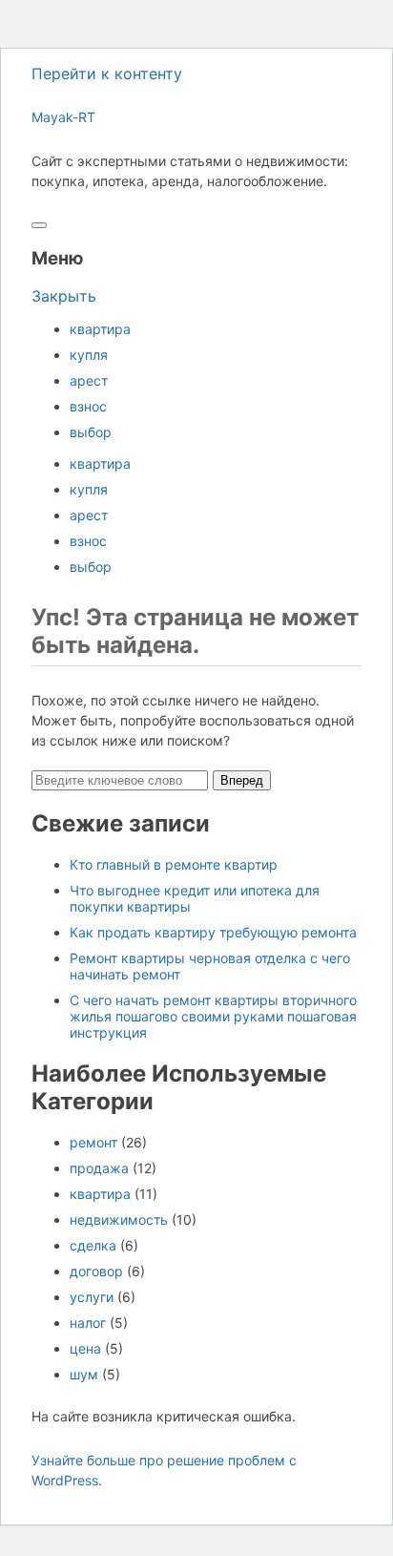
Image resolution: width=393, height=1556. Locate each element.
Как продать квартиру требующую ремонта (213, 932)
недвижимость (119, 1219)
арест (89, 380)
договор (96, 1271)
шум (84, 1374)
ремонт (93, 1142)
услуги (92, 1297)
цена (85, 1348)
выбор (91, 432)
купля (89, 355)
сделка (93, 1245)
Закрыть (63, 295)
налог (88, 1322)
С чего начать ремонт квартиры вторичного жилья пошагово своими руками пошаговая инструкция (213, 1016)
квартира (100, 329)
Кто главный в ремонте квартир (174, 864)
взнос (88, 406)
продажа (99, 1168)
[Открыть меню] (39, 225)
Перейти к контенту (106, 73)
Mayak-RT (63, 117)
